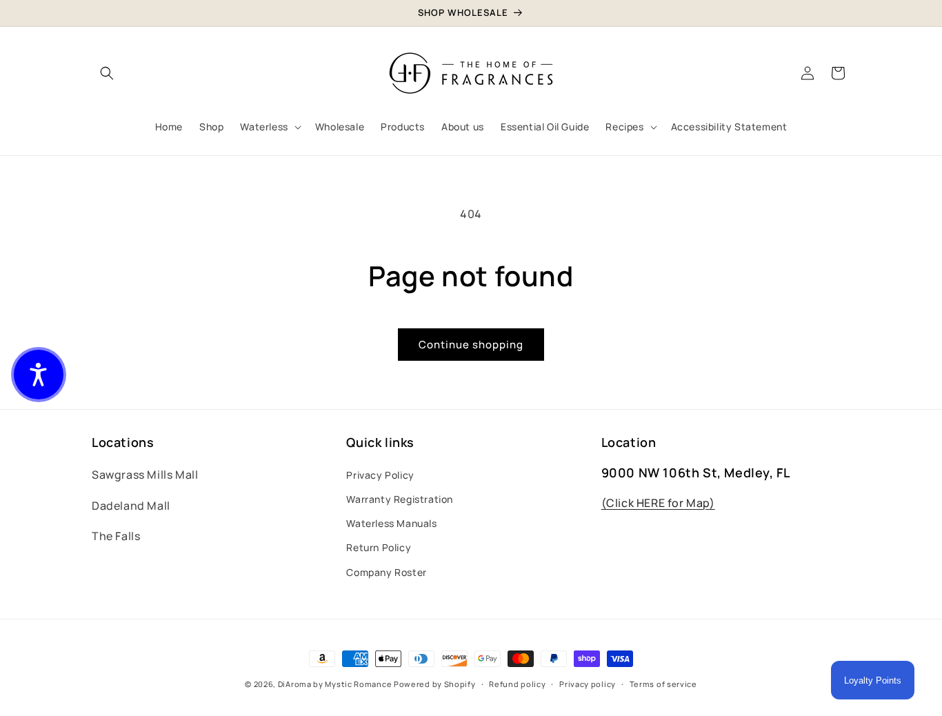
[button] (107, 73)
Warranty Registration (399, 499)
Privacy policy (587, 684)
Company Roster (386, 572)
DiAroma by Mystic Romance (335, 684)
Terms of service (663, 684)
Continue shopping (471, 344)
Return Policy (378, 547)
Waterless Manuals (391, 523)
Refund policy (517, 684)
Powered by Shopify (435, 684)
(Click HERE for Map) (658, 502)
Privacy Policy (380, 474)
